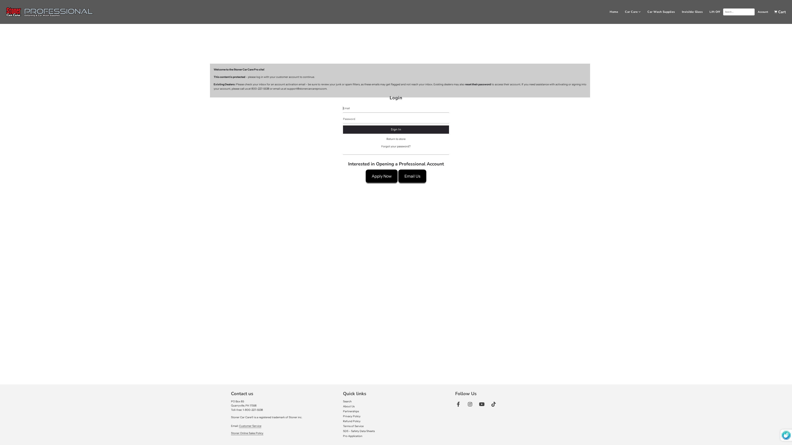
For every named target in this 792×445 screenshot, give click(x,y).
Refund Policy (352, 421)
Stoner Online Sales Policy (247, 433)
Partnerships (351, 411)
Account (763, 12)
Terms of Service (353, 426)
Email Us (412, 176)
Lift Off (715, 12)
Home (614, 12)
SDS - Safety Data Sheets (359, 431)
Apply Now (382, 176)
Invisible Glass (692, 12)
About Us (349, 406)
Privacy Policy (352, 416)
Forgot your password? (395, 146)
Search (347, 401)
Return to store (396, 139)
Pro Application (352, 436)
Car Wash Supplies (661, 12)
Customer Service (250, 425)
